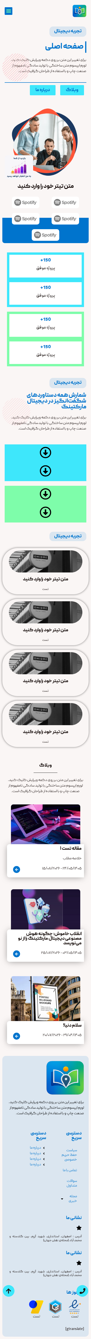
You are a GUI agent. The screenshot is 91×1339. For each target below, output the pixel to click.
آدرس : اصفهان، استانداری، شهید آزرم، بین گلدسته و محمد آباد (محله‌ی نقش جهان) (45, 1238)
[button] (8, 11)
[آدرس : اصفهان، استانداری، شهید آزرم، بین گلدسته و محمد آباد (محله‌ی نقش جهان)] (79, 1227)
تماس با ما (70, 1170)
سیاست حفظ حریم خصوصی (69, 1155)
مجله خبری (73, 1199)
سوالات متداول (71, 1183)
